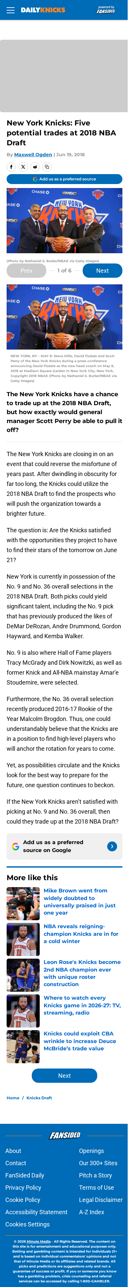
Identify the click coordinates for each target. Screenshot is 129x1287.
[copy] (47, 166)
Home (13, 1097)
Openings (91, 1150)
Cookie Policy (22, 1199)
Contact (15, 1163)
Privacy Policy (23, 1187)
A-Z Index (91, 1212)
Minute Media (39, 1241)
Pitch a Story (95, 1175)
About (13, 1150)
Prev (26, 270)
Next (102, 270)
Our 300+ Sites (98, 1163)
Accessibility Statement (36, 1212)
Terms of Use (96, 1187)
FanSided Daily (24, 1175)
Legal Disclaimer (101, 1199)
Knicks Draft (39, 1097)
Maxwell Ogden (33, 155)
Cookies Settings (27, 1224)
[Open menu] (11, 10)
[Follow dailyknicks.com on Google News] (112, 846)
